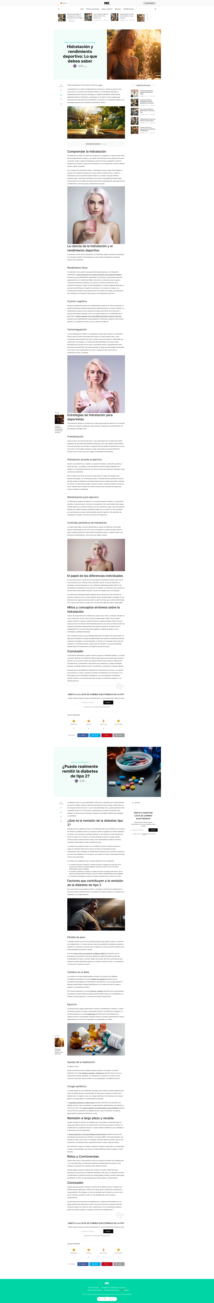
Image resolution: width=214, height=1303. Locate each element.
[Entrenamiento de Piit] (107, 3)
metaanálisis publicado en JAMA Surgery (82, 1102)
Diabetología (91, 1014)
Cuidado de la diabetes (98, 979)
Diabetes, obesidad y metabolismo (93, 1073)
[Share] (110, 1299)
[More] (114, 1299)
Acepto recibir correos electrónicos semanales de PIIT (97, 706)
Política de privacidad (94, 1290)
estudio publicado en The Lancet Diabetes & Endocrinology (87, 1134)
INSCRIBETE (108, 702)
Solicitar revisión (149, 3)
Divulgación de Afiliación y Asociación (113, 1287)
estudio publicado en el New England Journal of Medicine (101, 1108)
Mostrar (104, 144)
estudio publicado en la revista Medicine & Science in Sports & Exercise (98, 316)
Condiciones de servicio (111, 1290)
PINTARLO (97, 122)
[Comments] (105, 1298)
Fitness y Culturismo (82, 42)
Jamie (81, 65)
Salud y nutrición (70, 42)
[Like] (100, 1298)
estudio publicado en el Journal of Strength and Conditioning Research (99, 274)
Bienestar (92, 42)
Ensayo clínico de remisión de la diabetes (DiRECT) (90, 953)
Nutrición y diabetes (96, 991)
